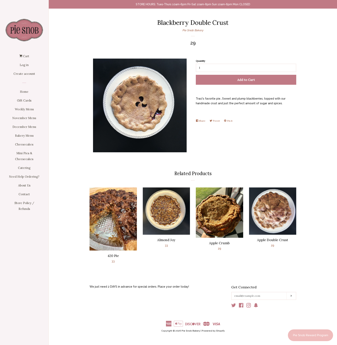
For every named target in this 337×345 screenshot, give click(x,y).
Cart (25, 56)
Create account (24, 74)
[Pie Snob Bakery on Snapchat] (256, 306)
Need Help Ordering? (24, 176)
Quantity (200, 60)
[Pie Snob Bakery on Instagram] (248, 306)
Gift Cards (24, 100)
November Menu (24, 118)
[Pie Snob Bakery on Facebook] (241, 306)
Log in (24, 65)
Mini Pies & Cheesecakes (24, 156)
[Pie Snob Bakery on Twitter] (233, 306)
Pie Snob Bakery (192, 30)
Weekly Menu (24, 109)
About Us (24, 185)
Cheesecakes (24, 144)
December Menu (24, 127)
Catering (24, 168)
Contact (24, 194)
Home (24, 92)
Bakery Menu (24, 135)
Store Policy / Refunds (24, 206)
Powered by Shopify (213, 330)
